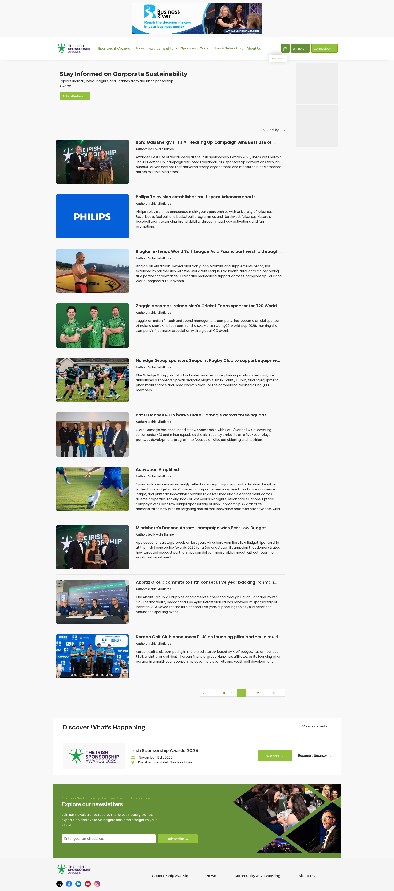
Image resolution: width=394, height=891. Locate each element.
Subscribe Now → (75, 96)
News (140, 48)
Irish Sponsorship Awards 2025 (164, 750)
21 (250, 693)
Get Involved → (324, 48)
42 (274, 693)
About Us (254, 48)
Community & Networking (257, 875)
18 (224, 693)
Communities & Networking (221, 48)
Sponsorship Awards (114, 48)
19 (233, 693)
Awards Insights (161, 48)
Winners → (300, 48)
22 (259, 693)
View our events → (316, 726)
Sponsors (188, 48)
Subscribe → (178, 838)
